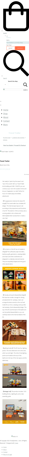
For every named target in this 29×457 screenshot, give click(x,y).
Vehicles (5, 140)
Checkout (20, 48)
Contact (6, 121)
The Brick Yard (6, 137)
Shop (5, 113)
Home (5, 110)
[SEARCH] (25, 84)
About (5, 117)
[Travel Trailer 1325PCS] (2, 156)
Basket (10, 48)
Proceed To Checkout (20, 145)
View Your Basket (8, 145)
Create (16, 443)
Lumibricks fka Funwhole (18, 137)
